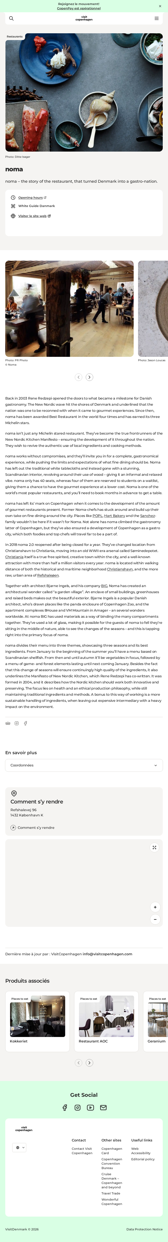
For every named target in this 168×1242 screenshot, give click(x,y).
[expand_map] (154, 847)
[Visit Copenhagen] (23, 1128)
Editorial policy (143, 1159)
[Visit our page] (77, 1107)
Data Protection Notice (144, 1229)
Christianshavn (120, 569)
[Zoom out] (155, 919)
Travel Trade (111, 1193)
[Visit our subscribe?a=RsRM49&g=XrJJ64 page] (103, 1107)
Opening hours (30, 198)
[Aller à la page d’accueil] (84, 18)
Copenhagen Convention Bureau (112, 1163)
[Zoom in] (155, 907)
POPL (98, 516)
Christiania (14, 557)
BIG (104, 586)
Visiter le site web (32, 216)
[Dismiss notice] (160, 6)
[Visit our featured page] (90, 1107)
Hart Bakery (114, 516)
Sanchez (147, 516)
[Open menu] (156, 18)
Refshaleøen (48, 575)
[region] (84, 883)
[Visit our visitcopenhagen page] (64, 1107)
